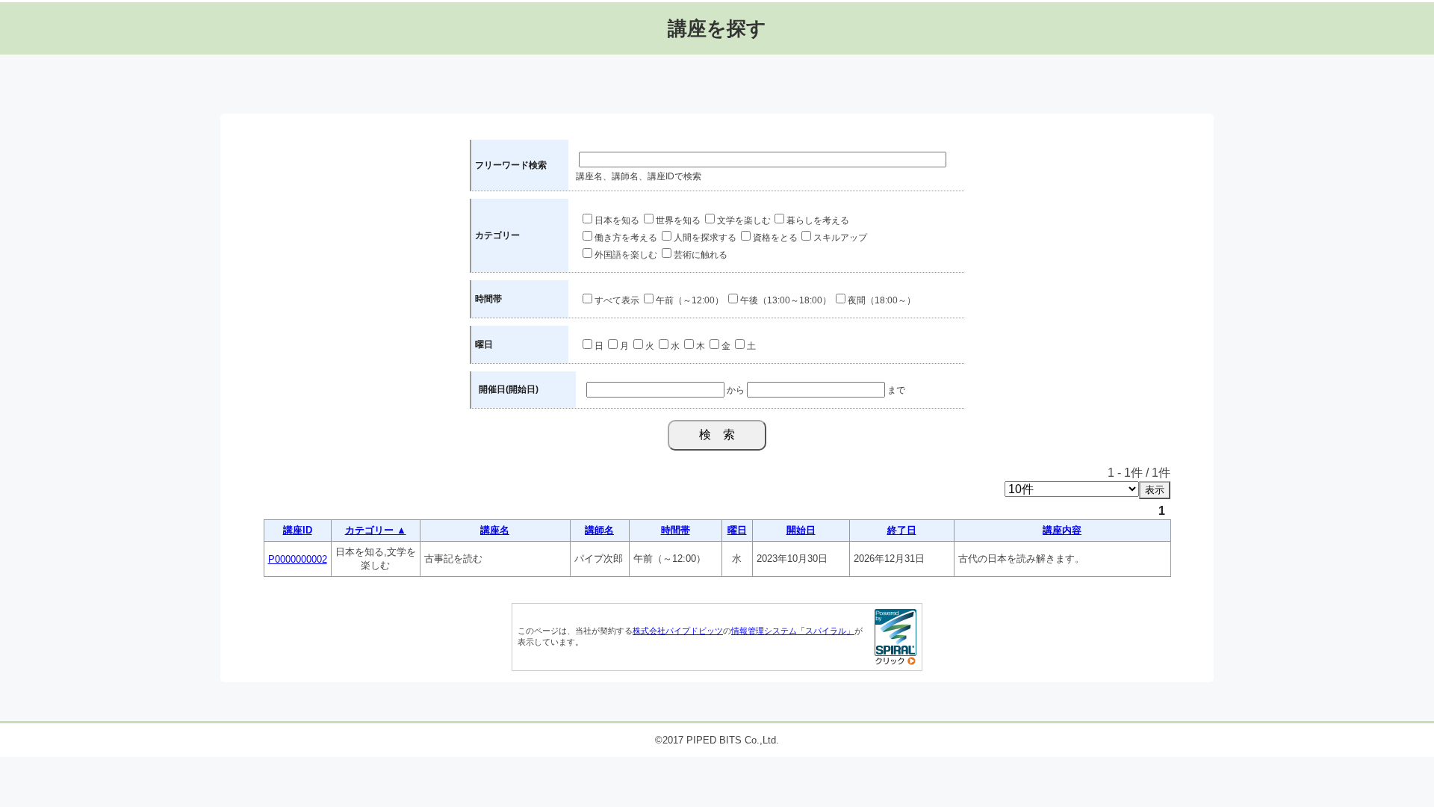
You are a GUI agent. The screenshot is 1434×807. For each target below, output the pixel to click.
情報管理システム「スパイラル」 (792, 630)
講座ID (297, 530)
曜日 (737, 530)
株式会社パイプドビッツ (678, 630)
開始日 (801, 530)
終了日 (901, 530)
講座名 (494, 530)
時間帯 (675, 530)
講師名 (599, 530)
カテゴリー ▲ (375, 530)
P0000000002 (297, 559)
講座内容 (1062, 530)
